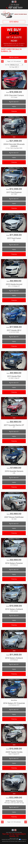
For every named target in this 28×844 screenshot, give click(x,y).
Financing (14, 111)
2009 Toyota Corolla (14, 753)
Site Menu (14, 22)
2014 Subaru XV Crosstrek (14, 704)
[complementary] (23, 839)
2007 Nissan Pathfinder (14, 518)
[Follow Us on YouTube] (15, 2)
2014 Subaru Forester (14, 564)
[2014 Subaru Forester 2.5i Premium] (14, 547)
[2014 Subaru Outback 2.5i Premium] (14, 639)
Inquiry (14, 106)
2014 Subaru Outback (14, 659)
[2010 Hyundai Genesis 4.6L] (14, 455)
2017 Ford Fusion (14, 239)
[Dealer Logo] (14, 14)
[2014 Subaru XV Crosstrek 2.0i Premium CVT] (14, 688)
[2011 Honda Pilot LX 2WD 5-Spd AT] (14, 360)
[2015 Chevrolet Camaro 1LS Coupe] (14, 79)
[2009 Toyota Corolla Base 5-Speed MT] (14, 733)
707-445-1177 (15, 8)
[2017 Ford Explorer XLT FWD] (14, 176)
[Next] (25, 61)
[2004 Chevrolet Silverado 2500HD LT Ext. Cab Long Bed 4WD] (14, 125)
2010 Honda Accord (14, 285)
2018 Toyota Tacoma (14, 802)
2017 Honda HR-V (14, 331)
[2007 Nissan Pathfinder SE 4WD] (14, 501)
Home (7, 832)
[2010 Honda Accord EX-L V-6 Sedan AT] (14, 268)
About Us (10, 832)
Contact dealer (15, 45)
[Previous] (2, 61)
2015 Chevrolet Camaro (14, 96)
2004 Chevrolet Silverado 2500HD (14, 146)
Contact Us (14, 832)
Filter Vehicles (15, 57)
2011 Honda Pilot (14, 377)
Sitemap (9, 839)
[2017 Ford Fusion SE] (14, 222)
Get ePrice (14, 700)
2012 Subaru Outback (14, 610)
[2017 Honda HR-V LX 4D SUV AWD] (14, 314)
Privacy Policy (19, 832)
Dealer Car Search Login (14, 838)
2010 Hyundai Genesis (14, 472)
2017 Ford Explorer (14, 193)
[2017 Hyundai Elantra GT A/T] (14, 406)
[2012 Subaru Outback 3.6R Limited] (14, 593)
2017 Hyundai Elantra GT (14, 426)
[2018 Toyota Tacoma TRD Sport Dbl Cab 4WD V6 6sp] (14, 782)
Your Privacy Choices (15, 839)
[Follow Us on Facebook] (13, 2)
